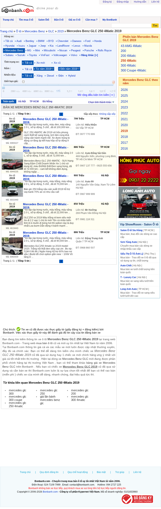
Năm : (7, 68)
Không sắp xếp (107, 114)
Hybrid (71, 75)
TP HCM (34, 101)
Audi (19, 41)
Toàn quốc (8, 101)
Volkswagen (60, 55)
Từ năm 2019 (43, 68)
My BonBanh (109, 19)
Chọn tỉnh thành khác (100, 102)
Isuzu (21, 45)
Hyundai (10, 45)
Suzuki (21, 55)
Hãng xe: (9, 36)
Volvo (74, 55)
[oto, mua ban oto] (30, 9)
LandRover (63, 45)
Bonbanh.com (50, 491)
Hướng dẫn (140, 1)
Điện (61, 75)
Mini (37, 50)
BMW (41, 41)
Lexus (76, 45)
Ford (87, 41)
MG (29, 50)
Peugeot (75, 50)
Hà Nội (22, 101)
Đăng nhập (123, 1)
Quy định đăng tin (49, 472)
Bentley (30, 41)
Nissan (63, 50)
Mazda (88, 45)
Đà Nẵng (47, 101)
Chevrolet (63, 41)
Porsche (89, 50)
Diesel (50, 75)
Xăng (39, 75)
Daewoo (76, 41)
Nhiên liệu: (10, 74)
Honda (98, 41)
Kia (51, 45)
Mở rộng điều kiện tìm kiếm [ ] (96, 94)
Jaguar (32, 45)
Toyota (33, 55)
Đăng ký (107, 1)
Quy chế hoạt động (78, 472)
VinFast (45, 55)
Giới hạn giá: (11, 81)
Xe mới (41, 62)
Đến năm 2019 (68, 68)
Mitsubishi (49, 50)
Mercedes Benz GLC (75, 358)
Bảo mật (101, 472)
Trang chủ (25, 472)
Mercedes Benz (14, 50)
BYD (51, 41)
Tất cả (9, 41)
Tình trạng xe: (11, 62)
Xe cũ (57, 62)
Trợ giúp (119, 472)
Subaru (9, 55)
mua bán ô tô (44, 343)
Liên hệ (155, 1)
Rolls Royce (105, 50)
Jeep (43, 45)
